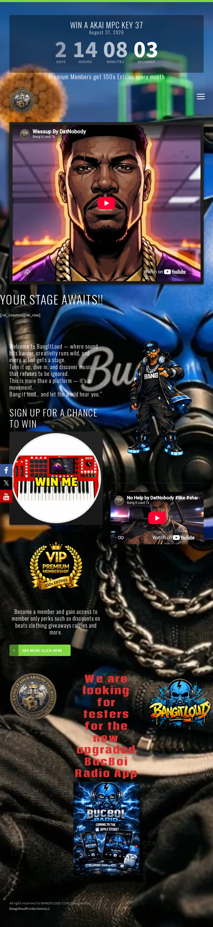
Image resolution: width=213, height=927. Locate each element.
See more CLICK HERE (42, 650)
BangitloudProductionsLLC (29, 908)
